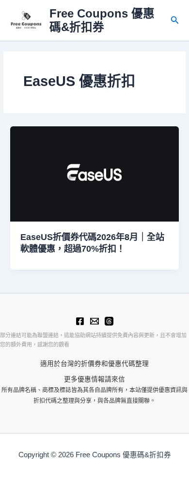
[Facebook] (80, 321)
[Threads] (109, 321)
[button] (175, 20)
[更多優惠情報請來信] (94, 321)
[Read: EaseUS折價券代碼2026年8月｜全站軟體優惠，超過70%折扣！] (94, 173)
